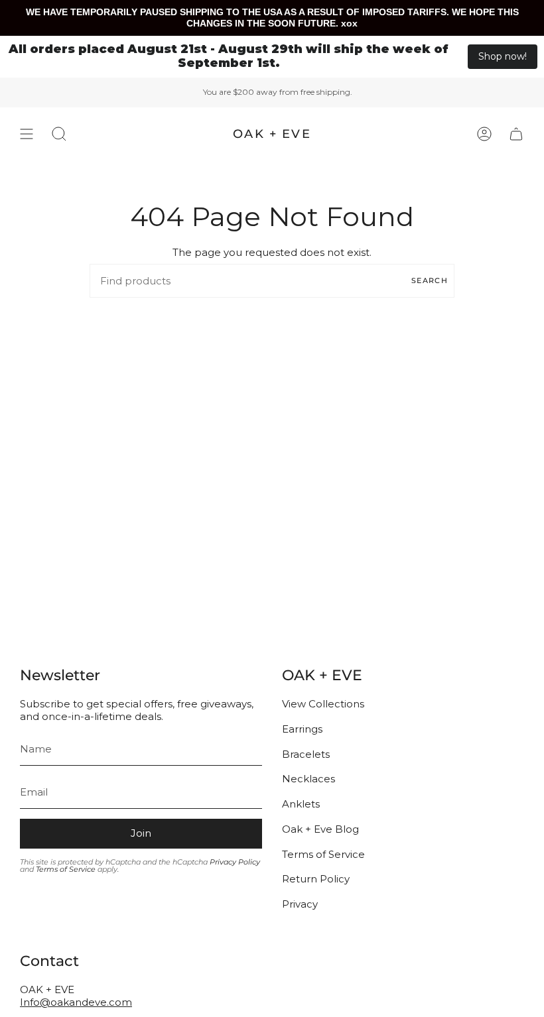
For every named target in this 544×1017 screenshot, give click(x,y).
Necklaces (308, 778)
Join (141, 833)
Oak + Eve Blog (320, 829)
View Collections (323, 703)
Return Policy (316, 878)
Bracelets (306, 754)
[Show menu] (26, 133)
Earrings (302, 729)
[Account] (484, 133)
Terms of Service (66, 869)
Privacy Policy (235, 862)
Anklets (301, 804)
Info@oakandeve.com (76, 1002)
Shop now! (502, 56)
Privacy (300, 904)
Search (429, 280)
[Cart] (516, 133)
